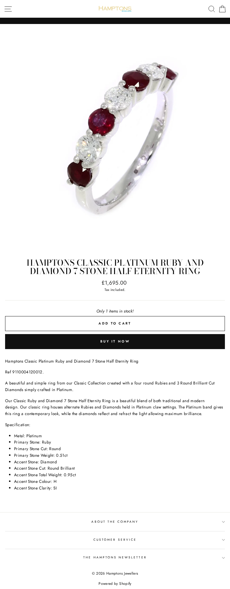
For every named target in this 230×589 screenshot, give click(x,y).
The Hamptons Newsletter (114, 557)
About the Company (114, 521)
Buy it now (115, 341)
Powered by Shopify (115, 583)
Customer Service (115, 539)
